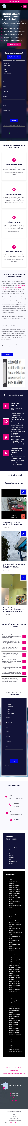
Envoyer (14, 120)
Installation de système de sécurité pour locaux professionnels (14, 881)
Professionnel (7, 65)
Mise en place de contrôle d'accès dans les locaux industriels (14, 911)
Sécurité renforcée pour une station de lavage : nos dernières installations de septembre (14, 566)
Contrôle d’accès (7, 73)
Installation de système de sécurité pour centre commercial (14, 1041)
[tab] (14, 636)
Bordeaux (11, 855)
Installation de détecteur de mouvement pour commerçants (14, 1004)
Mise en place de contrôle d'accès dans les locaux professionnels (14, 916)
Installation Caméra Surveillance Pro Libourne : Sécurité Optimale (14, 1068)
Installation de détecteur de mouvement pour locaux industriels (14, 1010)
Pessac (10, 849)
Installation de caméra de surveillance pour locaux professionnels (14, 954)
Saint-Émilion (11, 846)
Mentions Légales (14, 1118)
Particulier (6, 63)
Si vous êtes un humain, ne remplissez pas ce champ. (14, 125)
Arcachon (11, 863)
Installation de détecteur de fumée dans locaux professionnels (14, 991)
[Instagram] (16, 1101)
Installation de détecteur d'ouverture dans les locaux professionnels (14, 977)
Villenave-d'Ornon (12, 844)
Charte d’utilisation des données (14, 1120)
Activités (14, 1116)
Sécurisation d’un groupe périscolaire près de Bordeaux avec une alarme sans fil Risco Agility (13, 609)
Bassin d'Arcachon (13, 861)
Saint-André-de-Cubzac (13, 848)
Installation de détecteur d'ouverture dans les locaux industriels (14, 971)
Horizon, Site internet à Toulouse (16, 1122)
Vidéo (5, 71)
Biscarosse (11, 857)
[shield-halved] (9, 133)
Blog (14, 1114)
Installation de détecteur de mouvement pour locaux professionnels (14, 1016)
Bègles (10, 859)
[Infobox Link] (14, 797)
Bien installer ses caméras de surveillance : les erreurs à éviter (13, 523)
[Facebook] (12, 1101)
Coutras (10, 853)
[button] (12, 1)
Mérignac (11, 851)
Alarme (5, 69)
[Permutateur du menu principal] (25, 6)
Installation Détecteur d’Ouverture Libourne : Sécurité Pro (14, 1074)
